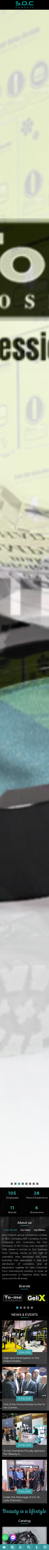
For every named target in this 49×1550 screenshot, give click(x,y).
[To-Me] (13, 1298)
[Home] (4, 1547)
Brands (24, 1286)
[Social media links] (12, 1547)
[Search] (29, 1547)
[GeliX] (36, 1298)
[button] (12, 1184)
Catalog (24, 1521)
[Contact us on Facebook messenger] (13, 1537)
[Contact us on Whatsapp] (5, 1537)
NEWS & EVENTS (24, 1315)
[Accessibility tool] (20, 1547)
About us (24, 1223)
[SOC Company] (24, 5)
